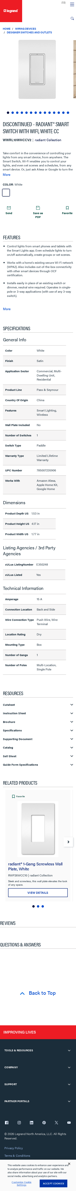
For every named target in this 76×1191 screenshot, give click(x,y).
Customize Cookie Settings (21, 1183)
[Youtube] (69, 1123)
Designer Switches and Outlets (29, 32)
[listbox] (38, 76)
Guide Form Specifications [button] (20, 764)
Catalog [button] (8, 747)
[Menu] (72, 4)
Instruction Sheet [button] (14, 713)
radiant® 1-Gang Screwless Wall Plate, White (35, 866)
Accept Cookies (53, 1183)
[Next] (68, 842)
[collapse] (69, 1050)
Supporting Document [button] (17, 739)
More (6, 174)
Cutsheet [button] (9, 704)
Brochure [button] (9, 721)
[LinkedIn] (31, 1123)
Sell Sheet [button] (9, 756)
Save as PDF (38, 215)
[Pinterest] (44, 1123)
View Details (37, 892)
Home (7, 28)
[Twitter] (56, 1123)
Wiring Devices (25, 28)
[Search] (72, 18)
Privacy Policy (13, 1148)
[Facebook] (6, 1123)
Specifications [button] (12, 730)
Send (9, 213)
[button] (72, 40)
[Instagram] (19, 1123)
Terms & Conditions (17, 1156)
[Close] (69, 1164)
